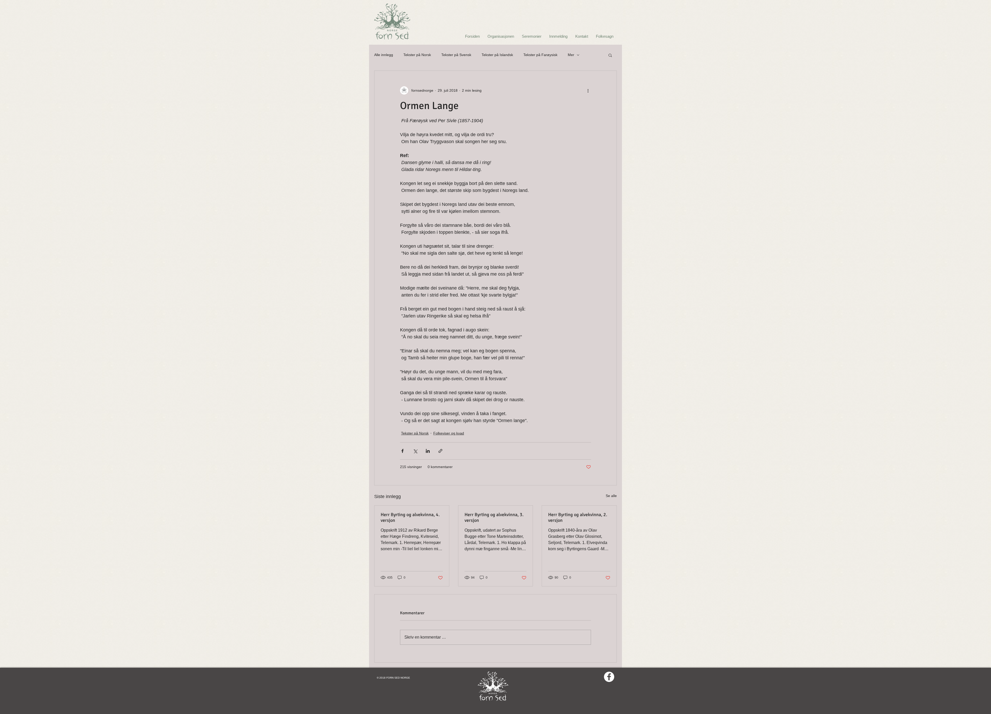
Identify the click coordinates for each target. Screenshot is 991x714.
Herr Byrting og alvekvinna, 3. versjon (494, 517)
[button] (610, 55)
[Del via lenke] (440, 450)
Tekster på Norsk (417, 55)
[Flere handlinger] (588, 90)
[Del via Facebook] (402, 450)
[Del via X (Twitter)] (415, 450)
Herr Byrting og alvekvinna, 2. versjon (577, 517)
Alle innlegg (383, 55)
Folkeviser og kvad (448, 433)
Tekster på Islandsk (497, 55)
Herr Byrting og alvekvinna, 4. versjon (410, 517)
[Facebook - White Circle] (609, 677)
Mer (571, 55)
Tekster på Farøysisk (540, 55)
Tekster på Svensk (456, 55)
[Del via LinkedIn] (427, 450)
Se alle (611, 496)
